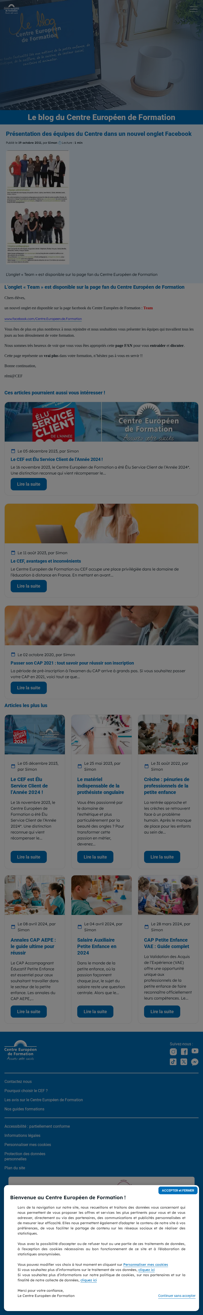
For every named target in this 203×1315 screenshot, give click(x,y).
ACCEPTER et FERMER (178, 1190)
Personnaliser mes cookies (145, 1264)
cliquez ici (146, 1269)
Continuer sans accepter (177, 1296)
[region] (101, 1248)
